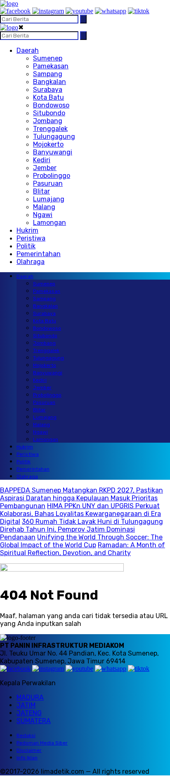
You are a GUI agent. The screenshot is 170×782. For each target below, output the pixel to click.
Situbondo (49, 113)
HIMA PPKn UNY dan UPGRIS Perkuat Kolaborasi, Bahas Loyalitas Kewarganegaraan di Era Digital (80, 513)
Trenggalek (50, 129)
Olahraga (31, 262)
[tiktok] (138, 10)
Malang (44, 207)
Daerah (28, 50)
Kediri (41, 160)
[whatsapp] (110, 10)
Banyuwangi (52, 152)
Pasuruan (48, 183)
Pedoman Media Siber (42, 743)
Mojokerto (48, 144)
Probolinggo (51, 176)
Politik (26, 246)
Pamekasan (50, 66)
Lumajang (48, 199)
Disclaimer (29, 750)
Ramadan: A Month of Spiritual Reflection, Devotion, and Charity (82, 549)
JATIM (26, 705)
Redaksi (26, 735)
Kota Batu (48, 97)
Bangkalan (49, 82)
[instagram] (48, 10)
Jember (45, 168)
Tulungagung (54, 136)
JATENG (29, 713)
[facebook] (15, 10)
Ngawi (42, 215)
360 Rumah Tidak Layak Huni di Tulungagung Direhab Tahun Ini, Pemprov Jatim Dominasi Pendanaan (81, 529)
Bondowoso (51, 105)
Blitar (41, 191)
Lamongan (49, 222)
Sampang (47, 74)
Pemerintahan (39, 254)
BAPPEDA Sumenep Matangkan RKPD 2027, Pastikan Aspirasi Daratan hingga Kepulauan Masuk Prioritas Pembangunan (81, 498)
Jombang (47, 121)
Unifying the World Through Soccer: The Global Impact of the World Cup (81, 541)
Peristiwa (31, 238)
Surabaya (47, 89)
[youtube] (79, 10)
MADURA (30, 697)
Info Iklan (27, 758)
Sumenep (47, 58)
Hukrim (27, 230)
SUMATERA (34, 721)
